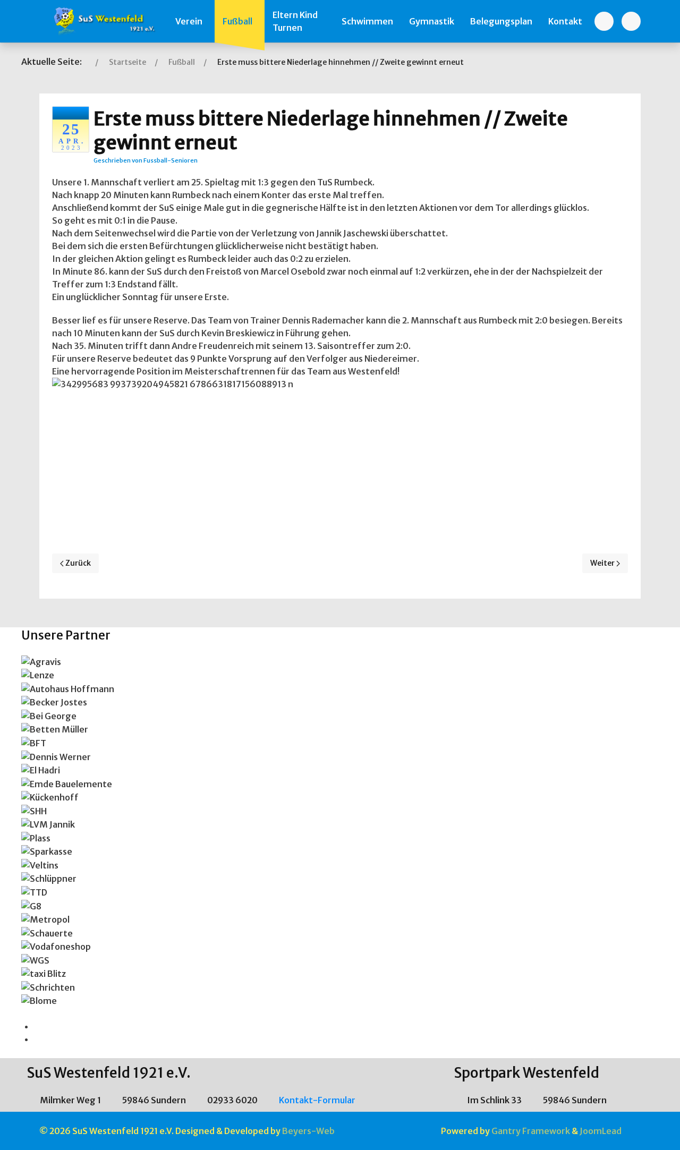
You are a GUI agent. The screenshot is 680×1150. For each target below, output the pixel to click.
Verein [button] (188, 21)
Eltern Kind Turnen (295, 21)
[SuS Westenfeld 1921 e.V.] (103, 21)
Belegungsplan (501, 21)
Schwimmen (367, 21)
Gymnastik (431, 21)
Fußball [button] (237, 21)
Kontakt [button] (565, 21)
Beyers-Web (308, 1131)
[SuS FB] (604, 21)
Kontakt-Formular (316, 1100)
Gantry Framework (530, 1131)
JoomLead (601, 1131)
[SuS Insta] (631, 21)
